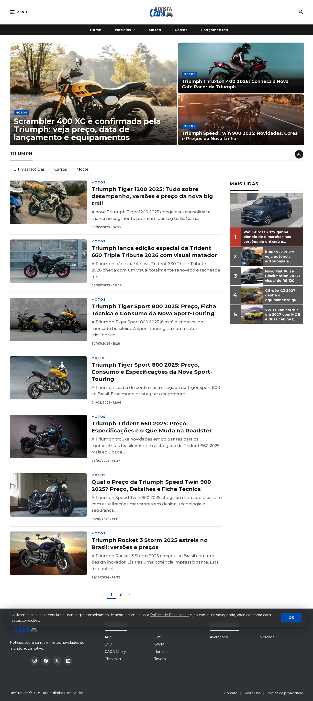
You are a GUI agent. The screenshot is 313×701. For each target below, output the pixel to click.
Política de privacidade (285, 693)
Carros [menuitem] (181, 30)
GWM (159, 644)
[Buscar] (301, 12)
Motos (83, 169)
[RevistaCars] (27, 628)
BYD (108, 644)
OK (291, 618)
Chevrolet (113, 659)
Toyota (160, 659)
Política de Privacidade (169, 615)
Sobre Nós (252, 693)
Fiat (157, 637)
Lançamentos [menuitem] (214, 30)
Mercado (267, 637)
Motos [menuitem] (155, 30)
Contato (230, 693)
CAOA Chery (115, 651)
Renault (161, 651)
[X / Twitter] (57, 660)
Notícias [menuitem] (123, 30)
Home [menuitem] (95, 30)
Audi (108, 637)
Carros (60, 169)
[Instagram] (34, 660)
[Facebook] (45, 660)
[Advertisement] (266, 403)
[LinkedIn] (68, 660)
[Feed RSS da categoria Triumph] (299, 154)
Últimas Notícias (29, 169)
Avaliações (219, 637)
